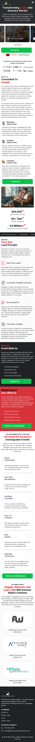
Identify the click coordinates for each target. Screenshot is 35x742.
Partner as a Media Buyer (14, 426)
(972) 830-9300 (9, 728)
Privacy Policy (5, 721)
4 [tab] (20, 44)
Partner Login (5, 715)
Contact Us (14, 50)
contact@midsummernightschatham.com (17, 731)
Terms (3, 718)
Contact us (4, 712)
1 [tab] (15, 44)
